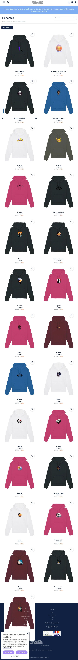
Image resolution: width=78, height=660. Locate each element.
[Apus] (19, 519)
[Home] (39, 642)
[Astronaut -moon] (58, 98)
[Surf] (19, 238)
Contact (26, 620)
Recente (57, 18)
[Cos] (75, 2)
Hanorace (9, 21)
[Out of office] (19, 51)
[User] (69, 2)
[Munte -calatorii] (19, 98)
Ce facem (26, 614)
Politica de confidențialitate (45, 650)
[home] (37, 2)
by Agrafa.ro (45, 645)
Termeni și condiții (31, 650)
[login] (32, 34)
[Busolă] (19, 472)
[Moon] (58, 379)
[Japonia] (58, 285)
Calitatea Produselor (26, 616)
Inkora (19, 120)
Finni (19, 73)
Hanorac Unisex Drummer (19, 21)
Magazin (26, 618)
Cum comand (51, 615)
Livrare (52, 617)
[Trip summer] (58, 519)
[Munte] (19, 191)
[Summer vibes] (58, 472)
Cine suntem (26, 611)
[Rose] (19, 332)
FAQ (52, 612)
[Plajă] (19, 566)
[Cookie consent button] (27, 633)
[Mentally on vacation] (58, 51)
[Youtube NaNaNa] (51, 627)
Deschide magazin (26, 627)
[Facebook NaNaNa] (46, 627)
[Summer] (19, 144)
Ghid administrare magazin (26, 630)
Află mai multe (7, 648)
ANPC (51, 619)
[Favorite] (72, 2)
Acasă (3, 21)
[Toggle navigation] (3, 2)
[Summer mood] (58, 238)
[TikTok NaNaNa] (54, 627)
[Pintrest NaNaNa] (57, 627)
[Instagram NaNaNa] (49, 627)
